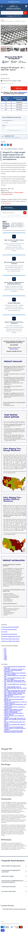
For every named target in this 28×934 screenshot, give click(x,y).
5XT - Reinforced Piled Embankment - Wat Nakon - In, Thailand (14, 678)
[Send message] (24, 212)
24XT (5, 659)
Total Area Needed (8, 120)
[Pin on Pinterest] (11, 145)
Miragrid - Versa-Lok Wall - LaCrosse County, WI (15, 720)
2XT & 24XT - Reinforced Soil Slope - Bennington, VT (13, 671)
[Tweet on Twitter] (5, 145)
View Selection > (7, 203)
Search (2, 921)
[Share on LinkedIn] (8, 145)
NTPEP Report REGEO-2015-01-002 (10, 641)
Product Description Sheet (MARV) (10, 627)
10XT (5, 655)
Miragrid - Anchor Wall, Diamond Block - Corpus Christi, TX (13, 713)
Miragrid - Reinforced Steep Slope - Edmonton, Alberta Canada (12, 711)
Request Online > (14, 348)
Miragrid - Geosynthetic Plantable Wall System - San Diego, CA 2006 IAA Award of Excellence (14, 728)
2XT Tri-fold (4, 631)
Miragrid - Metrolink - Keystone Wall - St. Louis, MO (14, 716)
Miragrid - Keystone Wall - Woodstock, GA (14, 718)
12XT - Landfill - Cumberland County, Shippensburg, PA (13, 695)
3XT (5, 650)
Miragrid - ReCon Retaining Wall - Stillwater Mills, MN (14, 725)
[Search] (25, 13)
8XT (5, 654)
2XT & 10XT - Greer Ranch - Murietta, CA (14, 669)
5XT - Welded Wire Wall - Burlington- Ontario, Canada (15, 688)
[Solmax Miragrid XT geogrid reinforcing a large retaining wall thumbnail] (22, 50)
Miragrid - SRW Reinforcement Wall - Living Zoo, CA (14, 722)
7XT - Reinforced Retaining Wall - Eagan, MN (15, 690)
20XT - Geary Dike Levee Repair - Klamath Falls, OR (14, 697)
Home (2, 20)
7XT (5, 653)
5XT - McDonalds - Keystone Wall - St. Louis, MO (15, 682)
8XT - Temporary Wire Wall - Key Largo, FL (14, 691)
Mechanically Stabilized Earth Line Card (10, 636)
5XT (5, 652)
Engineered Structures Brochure (9, 634)
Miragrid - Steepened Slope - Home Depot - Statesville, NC (14, 707)
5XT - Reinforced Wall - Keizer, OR (12, 686)
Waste (4, 125)
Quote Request (23, 92)
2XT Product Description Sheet (9, 629)
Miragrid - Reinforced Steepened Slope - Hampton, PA (14, 700)
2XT (5, 649)
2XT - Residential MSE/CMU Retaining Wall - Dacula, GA (15, 667)
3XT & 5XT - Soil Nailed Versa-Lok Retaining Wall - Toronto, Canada (15, 673)
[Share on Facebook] (2, 145)
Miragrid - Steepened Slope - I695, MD (13, 709)
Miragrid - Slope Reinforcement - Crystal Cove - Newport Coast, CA (15, 702)
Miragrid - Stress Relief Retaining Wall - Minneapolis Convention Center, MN (13, 731)
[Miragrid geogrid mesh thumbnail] (3, 50)
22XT (5, 658)
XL (5, 648)
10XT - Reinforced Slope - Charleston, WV (14, 693)
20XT (5, 657)
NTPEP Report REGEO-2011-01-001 (10, 638)
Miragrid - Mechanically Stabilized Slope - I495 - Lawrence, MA (15, 705)
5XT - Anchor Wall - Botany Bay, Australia (14, 680)
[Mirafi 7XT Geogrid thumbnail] (10, 50)
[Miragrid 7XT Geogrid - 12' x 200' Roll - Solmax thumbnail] (17, 50)
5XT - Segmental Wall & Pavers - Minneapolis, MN (15, 676)
